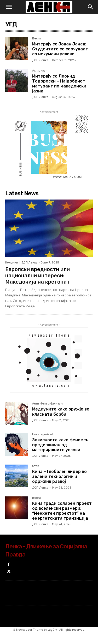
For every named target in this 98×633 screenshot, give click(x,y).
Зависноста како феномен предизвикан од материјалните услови (60, 444)
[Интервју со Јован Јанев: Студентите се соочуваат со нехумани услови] (16, 48)
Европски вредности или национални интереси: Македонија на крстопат (37, 275)
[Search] (90, 7)
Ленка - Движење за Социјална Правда (46, 550)
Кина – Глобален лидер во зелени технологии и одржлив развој (59, 476)
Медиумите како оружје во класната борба (60, 412)
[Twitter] (8, 571)
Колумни (11, 262)
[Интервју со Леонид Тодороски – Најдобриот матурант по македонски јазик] (16, 80)
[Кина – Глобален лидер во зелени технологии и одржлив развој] (16, 476)
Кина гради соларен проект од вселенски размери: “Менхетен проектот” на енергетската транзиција (62, 511)
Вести (36, 38)
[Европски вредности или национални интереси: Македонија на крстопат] (49, 228)
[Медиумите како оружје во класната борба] (16, 413)
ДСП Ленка (40, 60)
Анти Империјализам (47, 403)
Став (35, 466)
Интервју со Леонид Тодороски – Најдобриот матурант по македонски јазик (59, 84)
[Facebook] (8, 564)
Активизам (40, 70)
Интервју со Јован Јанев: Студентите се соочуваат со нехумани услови (60, 49)
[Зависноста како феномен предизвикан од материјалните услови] (16, 444)
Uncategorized (42, 434)
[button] (9, 7)
